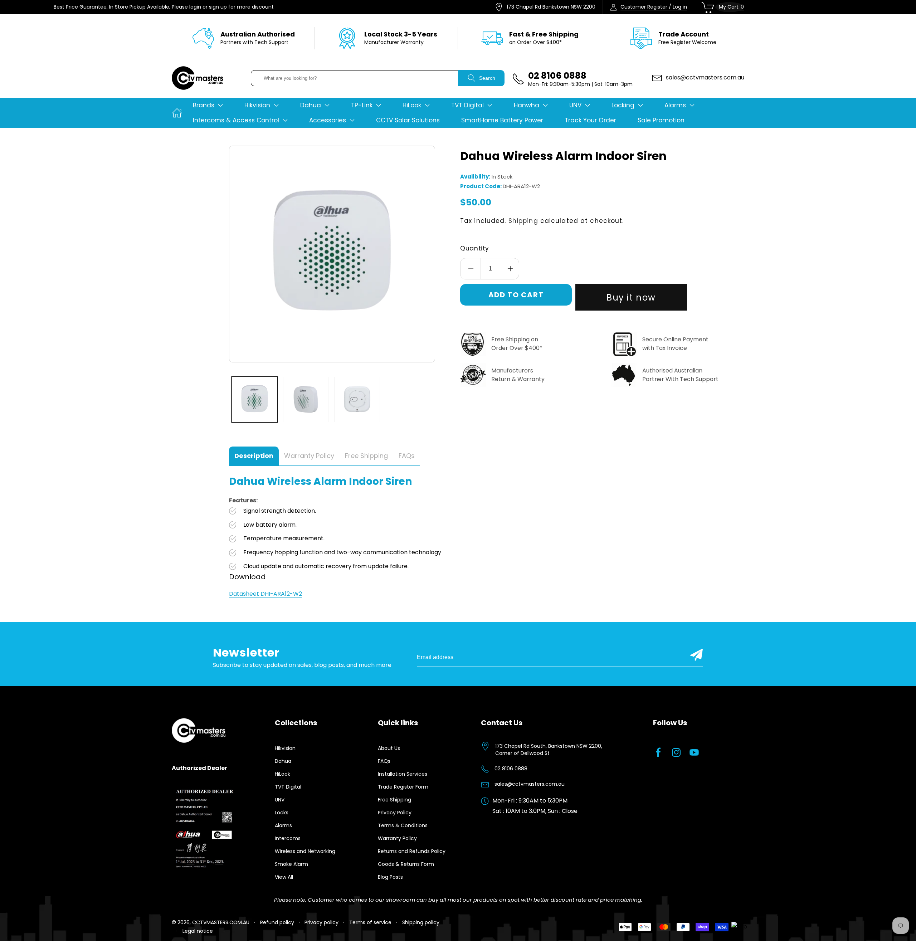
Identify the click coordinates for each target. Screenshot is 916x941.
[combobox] (354, 78)
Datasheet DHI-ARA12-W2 (265, 594)
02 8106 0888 (510, 768)
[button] (208, 105)
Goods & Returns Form (406, 864)
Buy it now (631, 297)
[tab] (254, 456)
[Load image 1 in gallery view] (254, 399)
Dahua (283, 761)
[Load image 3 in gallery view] (357, 399)
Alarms (283, 825)
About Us (389, 748)
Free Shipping (394, 799)
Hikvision (285, 748)
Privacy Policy (394, 812)
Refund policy (277, 922)
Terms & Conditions (403, 825)
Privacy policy (321, 922)
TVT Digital (288, 786)
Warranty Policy (397, 838)
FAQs (384, 761)
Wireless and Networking (305, 851)
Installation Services (402, 773)
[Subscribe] (696, 655)
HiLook (282, 773)
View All (284, 877)
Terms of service (370, 922)
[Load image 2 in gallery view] (305, 399)
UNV (279, 799)
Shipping (523, 220)
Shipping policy (420, 922)
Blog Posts (390, 877)
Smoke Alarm (291, 864)
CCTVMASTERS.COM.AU (220, 922)
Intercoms (288, 838)
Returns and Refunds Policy (411, 851)
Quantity (474, 248)
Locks (281, 812)
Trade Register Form (403, 786)
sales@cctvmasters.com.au (529, 784)
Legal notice (197, 931)
